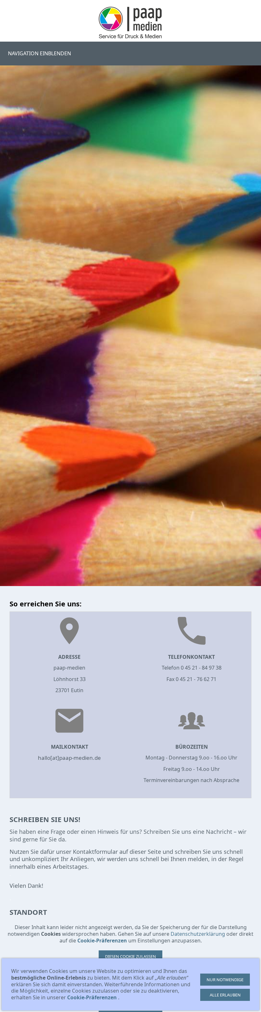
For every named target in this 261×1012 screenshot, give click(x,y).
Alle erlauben (225, 995)
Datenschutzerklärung (198, 933)
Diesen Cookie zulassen (130, 956)
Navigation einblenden (39, 53)
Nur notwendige (225, 979)
